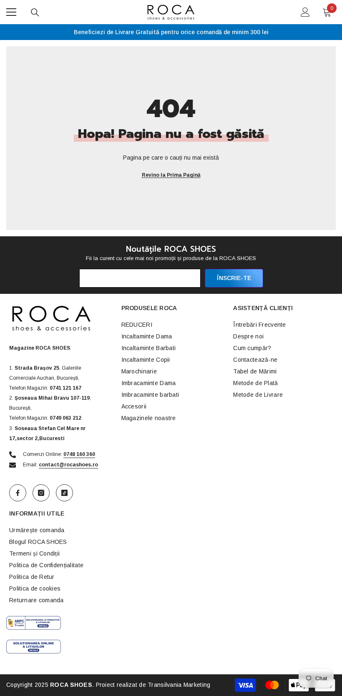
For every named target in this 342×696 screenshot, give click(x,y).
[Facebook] (17, 492)
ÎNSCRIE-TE (234, 278)
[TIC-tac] (64, 492)
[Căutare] (35, 13)
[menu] (11, 12)
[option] (171, 32)
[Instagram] (41, 492)
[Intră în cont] (305, 12)
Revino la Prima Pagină (171, 175)
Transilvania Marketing (179, 684)
